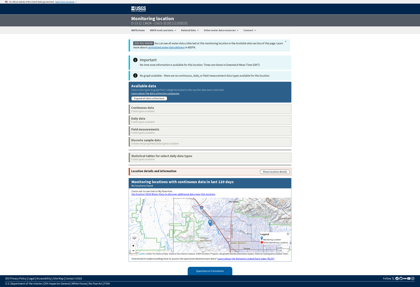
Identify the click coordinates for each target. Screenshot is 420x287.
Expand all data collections (149, 98)
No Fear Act (95, 283)
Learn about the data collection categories (155, 93)
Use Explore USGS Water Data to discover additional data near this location (173, 194)
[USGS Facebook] (397, 279)
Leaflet (142, 253)
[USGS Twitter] (393, 279)
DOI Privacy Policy (15, 278)
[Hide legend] (288, 234)
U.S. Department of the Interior (23, 283)
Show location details (275, 171)
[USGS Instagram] (413, 279)
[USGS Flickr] (405, 279)
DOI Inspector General (57, 283)
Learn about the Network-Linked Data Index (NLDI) (245, 258)
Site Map (58, 278)
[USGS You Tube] (409, 279)
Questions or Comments (210, 271)
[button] (210, 223)
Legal (31, 278)
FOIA (107, 283)
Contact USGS (73, 278)
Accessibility (43, 278)
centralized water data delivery (166, 47)
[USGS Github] (401, 279)
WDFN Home (138, 30)
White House (79, 283)
